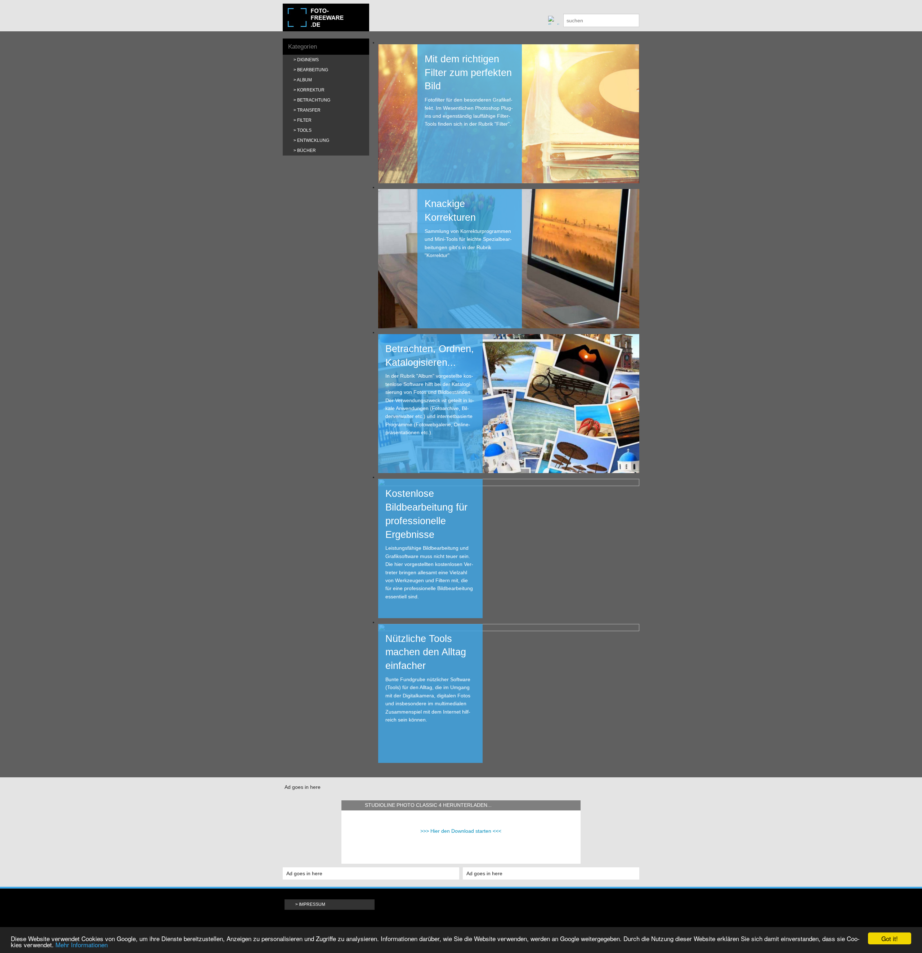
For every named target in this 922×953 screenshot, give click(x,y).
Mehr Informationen (81, 944)
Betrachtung (313, 100)
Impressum (312, 904)
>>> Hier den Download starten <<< (460, 831)
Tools (304, 130)
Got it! (889, 938)
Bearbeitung (312, 69)
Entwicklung (313, 140)
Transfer (309, 110)
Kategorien (302, 46)
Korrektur (311, 90)
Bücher (306, 150)
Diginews (308, 59)
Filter (304, 120)
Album (304, 79)
